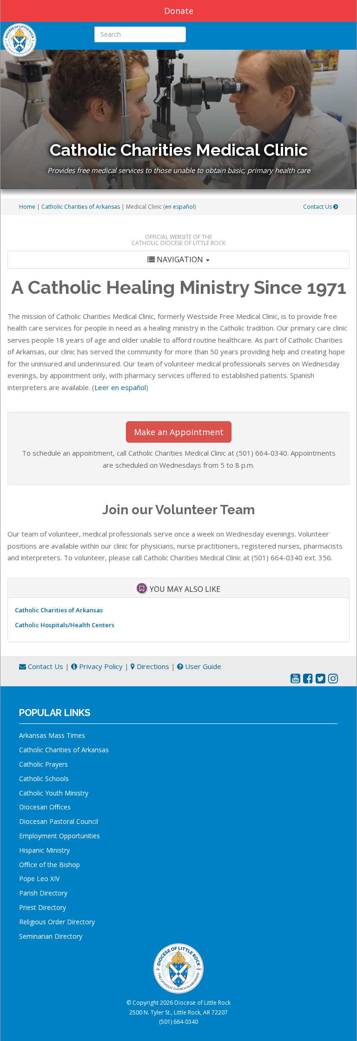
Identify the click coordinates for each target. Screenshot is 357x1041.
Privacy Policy (100, 666)
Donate (178, 10)
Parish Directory (43, 892)
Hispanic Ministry (44, 850)
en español (179, 207)
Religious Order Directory (57, 921)
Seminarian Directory (50, 936)
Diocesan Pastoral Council (58, 821)
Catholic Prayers (43, 764)
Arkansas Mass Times (52, 735)
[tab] (178, 259)
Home (27, 207)
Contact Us (318, 207)
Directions (152, 666)
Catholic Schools (44, 778)
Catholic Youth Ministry (53, 793)
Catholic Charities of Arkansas (80, 207)
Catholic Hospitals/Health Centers (64, 625)
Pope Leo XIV (39, 878)
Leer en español (120, 387)
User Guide (202, 666)
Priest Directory (42, 907)
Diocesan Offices (45, 806)
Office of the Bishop (49, 864)
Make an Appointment (179, 432)
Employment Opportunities (59, 835)
